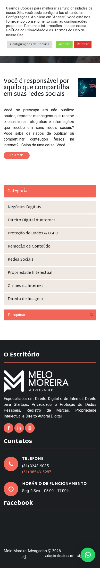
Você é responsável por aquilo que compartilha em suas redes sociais (36, 88)
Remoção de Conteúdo (29, 246)
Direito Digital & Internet (31, 220)
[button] (88, 555)
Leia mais (17, 155)
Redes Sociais (20, 259)
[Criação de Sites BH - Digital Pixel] (24, 557)
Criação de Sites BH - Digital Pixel (69, 556)
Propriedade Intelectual (30, 272)
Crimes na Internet (25, 286)
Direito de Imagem (25, 299)
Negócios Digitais (24, 207)
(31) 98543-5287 (36, 472)
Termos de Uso (67, 30)
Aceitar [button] (64, 44)
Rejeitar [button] (83, 44)
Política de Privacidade (25, 30)
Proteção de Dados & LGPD (33, 233)
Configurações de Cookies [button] (30, 44)
